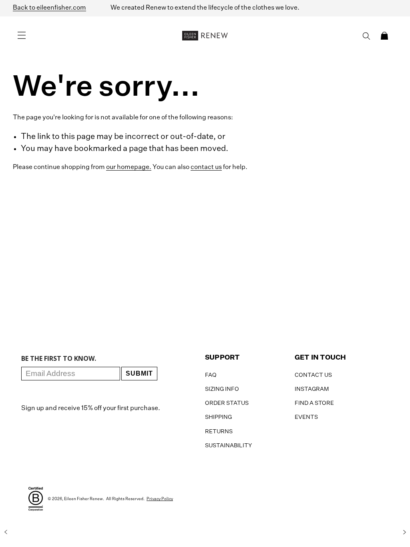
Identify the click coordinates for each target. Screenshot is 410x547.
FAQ (211, 375)
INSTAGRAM (312, 389)
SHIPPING (218, 417)
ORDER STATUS (227, 403)
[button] (384, 35)
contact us (206, 167)
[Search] (366, 36)
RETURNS (219, 431)
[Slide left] (5, 532)
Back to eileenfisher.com (49, 8)
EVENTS (306, 417)
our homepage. (128, 167)
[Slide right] (404, 532)
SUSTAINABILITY (228, 445)
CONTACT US (313, 375)
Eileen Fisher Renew (83, 499)
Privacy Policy (160, 499)
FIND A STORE (314, 403)
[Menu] (21, 35)
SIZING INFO (222, 389)
